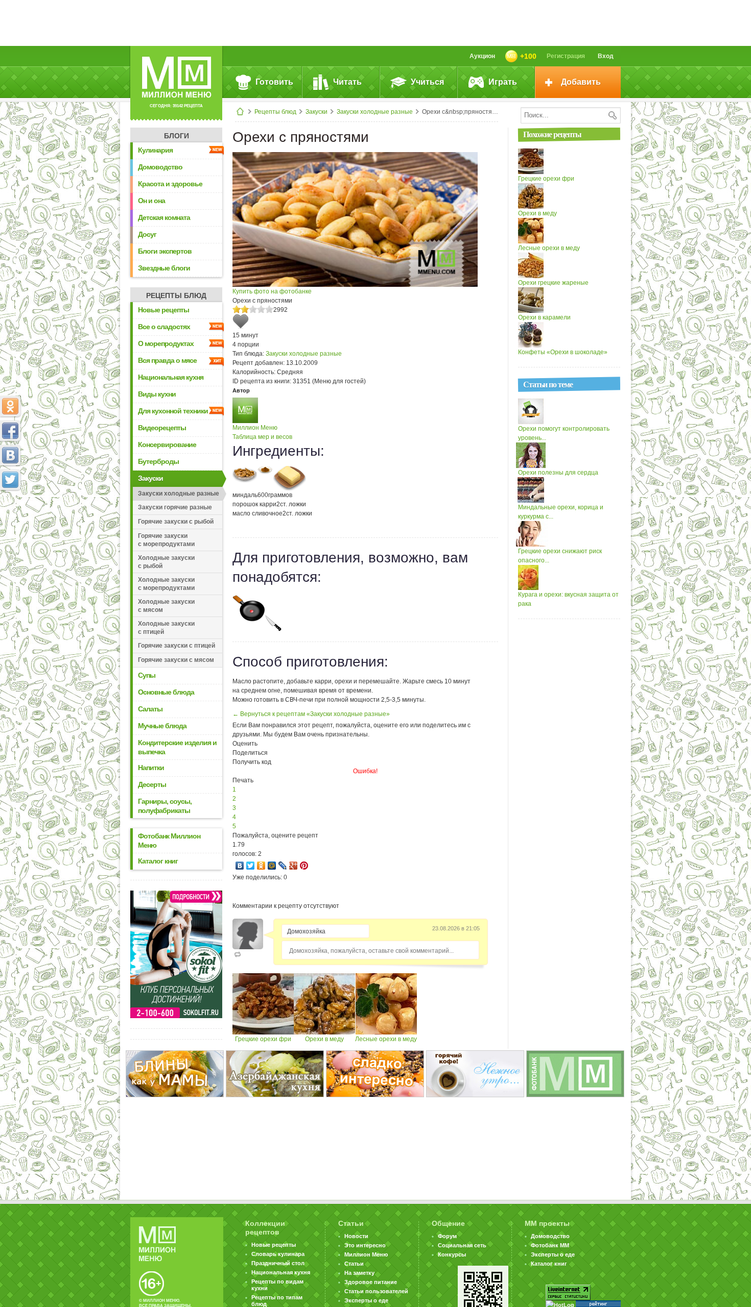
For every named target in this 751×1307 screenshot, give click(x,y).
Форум (447, 1236)
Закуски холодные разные (375, 111)
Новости (356, 1236)
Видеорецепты (162, 428)
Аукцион (482, 56)
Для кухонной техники (173, 411)
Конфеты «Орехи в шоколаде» (562, 352)
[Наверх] (10, 524)
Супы (146, 675)
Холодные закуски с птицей (166, 627)
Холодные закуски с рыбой (166, 562)
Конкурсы (452, 1254)
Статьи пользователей (376, 1291)
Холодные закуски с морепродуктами (166, 583)
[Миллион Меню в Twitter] (10, 480)
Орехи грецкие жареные (553, 282)
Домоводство (160, 167)
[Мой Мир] (272, 865)
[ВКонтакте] (239, 865)
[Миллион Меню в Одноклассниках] (10, 406)
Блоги (176, 136)
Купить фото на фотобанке (272, 291)
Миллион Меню (254, 427)
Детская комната (164, 217)
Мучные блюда (162, 726)
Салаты (150, 709)
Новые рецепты (163, 310)
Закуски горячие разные (175, 507)
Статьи (354, 1264)
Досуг (147, 234)
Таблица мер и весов (262, 436)
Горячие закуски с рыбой (176, 521)
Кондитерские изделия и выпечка (177, 747)
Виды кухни (157, 394)
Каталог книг (158, 861)
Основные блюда (166, 692)
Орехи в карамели (544, 317)
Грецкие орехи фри (263, 1039)
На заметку (359, 1273)
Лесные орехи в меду (386, 1039)
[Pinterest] (304, 865)
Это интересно (365, 1245)
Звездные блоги (164, 268)
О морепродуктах (166, 343)
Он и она (151, 200)
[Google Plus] (293, 865)
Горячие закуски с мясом (176, 659)
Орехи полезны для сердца (558, 472)
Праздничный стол (277, 1263)
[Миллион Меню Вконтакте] (10, 455)
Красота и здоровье (170, 184)
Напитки (151, 767)
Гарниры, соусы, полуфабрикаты (165, 806)
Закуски (316, 111)
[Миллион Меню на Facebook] (10, 431)
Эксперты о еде (366, 1300)
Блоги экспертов (165, 251)
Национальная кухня (170, 377)
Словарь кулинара (277, 1254)
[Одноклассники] (261, 865)
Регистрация (566, 56)
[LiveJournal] (282, 865)
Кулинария (155, 150)
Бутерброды (158, 461)
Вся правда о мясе (167, 360)
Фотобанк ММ (550, 1245)
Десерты (152, 784)
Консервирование (167, 444)
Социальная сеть (462, 1245)
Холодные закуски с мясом (166, 605)
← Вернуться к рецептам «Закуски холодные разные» (311, 714)
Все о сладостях (164, 327)
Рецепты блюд (275, 111)
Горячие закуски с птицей (176, 645)
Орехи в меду (324, 1039)
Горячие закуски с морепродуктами (166, 540)
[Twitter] (250, 865)
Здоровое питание (370, 1282)
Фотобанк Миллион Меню (169, 840)
